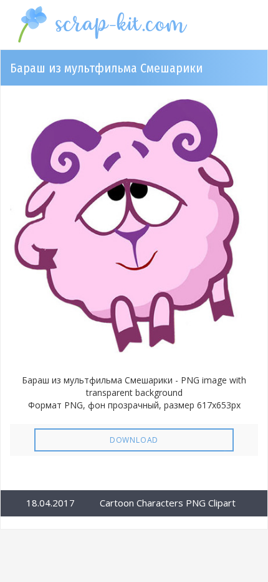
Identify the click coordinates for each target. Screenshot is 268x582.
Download (134, 440)
